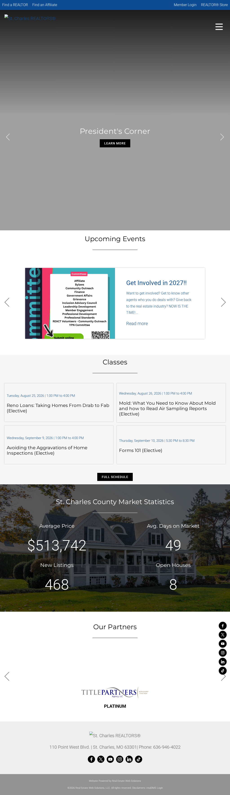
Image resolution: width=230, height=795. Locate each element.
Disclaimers (138, 787)
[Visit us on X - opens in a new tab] (223, 635)
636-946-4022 (167, 747)
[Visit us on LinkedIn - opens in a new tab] (223, 662)
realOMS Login (155, 787)
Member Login (185, 5)
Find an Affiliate (44, 5)
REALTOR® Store (214, 5)
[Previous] (8, 137)
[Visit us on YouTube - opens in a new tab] (223, 644)
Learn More (115, 143)
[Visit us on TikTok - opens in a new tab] (223, 671)
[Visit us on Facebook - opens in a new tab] (223, 626)
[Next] (222, 137)
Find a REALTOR (15, 5)
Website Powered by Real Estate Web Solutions (115, 780)
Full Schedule (115, 477)
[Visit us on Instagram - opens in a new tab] (223, 653)
